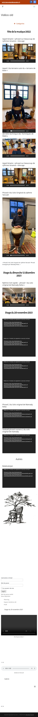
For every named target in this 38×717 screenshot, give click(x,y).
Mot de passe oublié (7, 594)
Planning (6, 599)
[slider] (17, 60)
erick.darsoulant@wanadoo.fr (11, 2)
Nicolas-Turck (30, 715)
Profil (5, 604)
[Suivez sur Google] (34, 1)
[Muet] (30, 61)
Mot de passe (5, 583)
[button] (19, 53)
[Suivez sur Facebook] (31, 1)
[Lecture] (5, 61)
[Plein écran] (33, 61)
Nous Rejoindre (5, 596)
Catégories (20, 23)
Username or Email (6, 578)
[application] (19, 53)
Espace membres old (10, 602)
